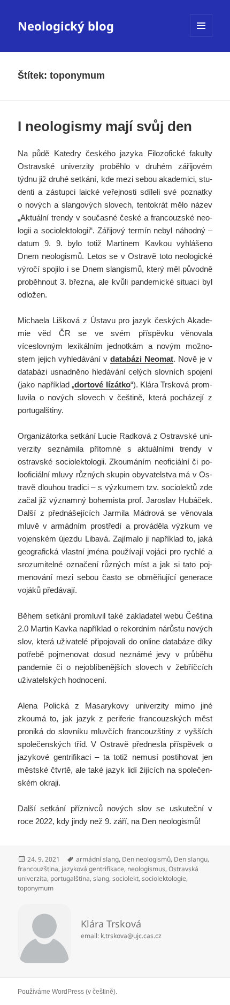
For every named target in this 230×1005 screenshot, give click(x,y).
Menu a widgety (201, 36)
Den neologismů (146, 859)
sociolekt (125, 878)
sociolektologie (164, 878)
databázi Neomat (141, 358)
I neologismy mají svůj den (105, 126)
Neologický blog (66, 26)
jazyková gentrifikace (93, 868)
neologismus (146, 868)
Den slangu (191, 859)
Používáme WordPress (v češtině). (67, 991)
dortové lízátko (102, 384)
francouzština (38, 868)
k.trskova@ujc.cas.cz (131, 935)
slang (101, 878)
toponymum (35, 888)
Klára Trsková (111, 923)
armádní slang (97, 859)
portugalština (70, 878)
